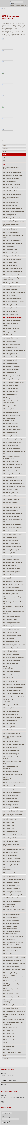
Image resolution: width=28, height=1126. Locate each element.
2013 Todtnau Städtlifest (10, 412)
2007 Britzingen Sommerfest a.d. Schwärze (13, 778)
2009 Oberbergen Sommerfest (12, 626)
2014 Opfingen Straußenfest (11, 366)
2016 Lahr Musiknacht (9, 295)
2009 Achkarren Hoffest (10, 619)
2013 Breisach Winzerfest (10, 423)
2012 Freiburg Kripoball (10, 477)
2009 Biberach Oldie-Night (11, 587)
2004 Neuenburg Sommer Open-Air (13, 1005)
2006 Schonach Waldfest (10, 855)
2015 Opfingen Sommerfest (11, 328)
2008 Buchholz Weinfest (10, 681)
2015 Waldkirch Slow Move (11, 357)
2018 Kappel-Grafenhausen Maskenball (11, 225)
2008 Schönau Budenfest (10, 664)
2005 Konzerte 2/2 (8, 1037)
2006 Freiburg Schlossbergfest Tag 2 (13, 895)
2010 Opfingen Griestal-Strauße (12, 562)
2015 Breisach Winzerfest (10, 347)
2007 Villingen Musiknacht (11, 741)
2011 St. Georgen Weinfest (11, 531)
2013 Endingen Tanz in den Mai (12, 429)
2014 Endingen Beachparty (11, 379)
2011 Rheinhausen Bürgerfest (12, 496)
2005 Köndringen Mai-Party (11, 966)
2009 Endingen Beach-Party (11, 629)
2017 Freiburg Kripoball (10, 262)
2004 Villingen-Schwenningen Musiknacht (12, 984)
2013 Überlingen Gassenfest (11, 415)
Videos (5, 161)
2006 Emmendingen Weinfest (12, 901)
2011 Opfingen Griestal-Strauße (12, 513)
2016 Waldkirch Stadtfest (10, 289)
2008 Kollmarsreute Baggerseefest (13, 687)
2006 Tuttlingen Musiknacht (11, 838)
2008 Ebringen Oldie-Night (11, 654)
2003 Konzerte (7, 1049)
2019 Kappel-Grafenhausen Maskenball (11, 198)
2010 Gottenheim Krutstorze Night (13, 584)
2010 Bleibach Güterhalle (10, 575)
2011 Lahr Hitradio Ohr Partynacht (13, 483)
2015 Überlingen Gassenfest (11, 344)
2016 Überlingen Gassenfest (11, 286)
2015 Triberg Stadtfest (9, 341)
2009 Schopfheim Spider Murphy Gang (13, 598)
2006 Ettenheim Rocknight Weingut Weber (13, 910)
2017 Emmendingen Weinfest (12, 240)
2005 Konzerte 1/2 (8, 1040)
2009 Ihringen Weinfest (10, 632)
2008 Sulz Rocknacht (9, 724)
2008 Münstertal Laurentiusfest (12, 678)
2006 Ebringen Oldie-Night (11, 920)
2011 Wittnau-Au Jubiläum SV (12, 524)
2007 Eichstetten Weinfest (11, 801)
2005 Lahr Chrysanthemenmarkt (13, 936)
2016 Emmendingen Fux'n (11, 311)
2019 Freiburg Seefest (9, 181)
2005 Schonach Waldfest (10, 951)
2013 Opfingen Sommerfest (11, 398)
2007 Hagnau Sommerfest (11, 771)
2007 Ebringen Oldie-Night (11, 808)
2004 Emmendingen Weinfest (12, 997)
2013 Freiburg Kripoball (10, 436)
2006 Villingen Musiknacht (11, 841)
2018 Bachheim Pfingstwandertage (13, 221)
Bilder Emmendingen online (8, 1075)
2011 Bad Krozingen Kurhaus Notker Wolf (14, 520)
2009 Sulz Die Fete (8, 638)
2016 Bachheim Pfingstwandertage (13, 302)
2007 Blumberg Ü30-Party (10, 747)
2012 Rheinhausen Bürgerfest (12, 442)
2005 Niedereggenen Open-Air (12, 960)
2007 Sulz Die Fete (8, 730)
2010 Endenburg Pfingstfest (11, 572)
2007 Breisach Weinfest (10, 798)
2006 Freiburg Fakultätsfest (11, 865)
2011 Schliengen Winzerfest (11, 499)
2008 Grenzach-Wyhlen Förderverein (14, 645)
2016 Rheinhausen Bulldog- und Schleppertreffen (12, 279)
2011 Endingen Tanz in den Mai (12, 534)
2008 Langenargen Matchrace (12, 705)
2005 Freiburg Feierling (10, 973)
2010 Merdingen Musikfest (11, 559)
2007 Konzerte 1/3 (8, 828)
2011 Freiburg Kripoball (10, 537)
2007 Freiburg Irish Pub (10, 727)
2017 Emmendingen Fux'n (11, 265)
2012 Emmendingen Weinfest (12, 448)
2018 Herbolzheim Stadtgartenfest (13, 211)
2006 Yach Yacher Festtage (11, 882)
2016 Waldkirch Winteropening (12, 268)
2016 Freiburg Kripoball (10, 308)
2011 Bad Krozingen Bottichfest (12, 528)
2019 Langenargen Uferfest (11, 178)
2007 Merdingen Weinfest (10, 805)
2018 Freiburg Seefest (9, 215)
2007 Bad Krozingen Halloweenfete (13, 811)
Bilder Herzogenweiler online (8, 1080)
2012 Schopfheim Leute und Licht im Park (14, 452)
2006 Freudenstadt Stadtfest (11, 862)
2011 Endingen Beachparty (11, 516)
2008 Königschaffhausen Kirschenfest (10, 701)
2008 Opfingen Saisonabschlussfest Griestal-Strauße (13, 667)
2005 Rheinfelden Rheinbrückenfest (14, 957)
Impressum (17, 5)
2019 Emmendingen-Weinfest (12, 172)
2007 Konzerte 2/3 (8, 825)
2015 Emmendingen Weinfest (12, 320)
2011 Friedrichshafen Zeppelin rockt (14, 486)
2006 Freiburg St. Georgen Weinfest (13, 849)
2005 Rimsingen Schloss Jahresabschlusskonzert (10, 927)
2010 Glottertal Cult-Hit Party (12, 546)
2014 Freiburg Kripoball (10, 394)
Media (4, 154)
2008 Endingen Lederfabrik (11, 711)
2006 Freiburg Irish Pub (10, 832)
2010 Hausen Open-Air (9, 565)
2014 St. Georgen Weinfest (11, 388)
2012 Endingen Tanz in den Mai (12, 474)
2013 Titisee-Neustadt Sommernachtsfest (9, 419)
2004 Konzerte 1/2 (8, 1046)
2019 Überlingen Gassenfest (11, 185)
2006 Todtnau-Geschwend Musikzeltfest (10, 869)
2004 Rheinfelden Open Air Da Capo (13, 1019)
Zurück (4, 141)
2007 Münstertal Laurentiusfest (12, 775)
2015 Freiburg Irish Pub (10, 363)
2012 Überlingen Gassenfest (11, 467)
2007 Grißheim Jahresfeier (11, 819)
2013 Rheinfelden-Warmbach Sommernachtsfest (11, 401)
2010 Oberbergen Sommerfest (12, 556)
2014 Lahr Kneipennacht (10, 385)
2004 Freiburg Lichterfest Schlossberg (10, 1001)
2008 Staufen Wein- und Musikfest (13, 697)
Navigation (25, 10)
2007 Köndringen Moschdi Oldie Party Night (12, 737)
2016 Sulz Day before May (10, 305)
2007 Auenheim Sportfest (10, 789)
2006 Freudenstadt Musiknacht (12, 835)
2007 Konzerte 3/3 (8, 822)
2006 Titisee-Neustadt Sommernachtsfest (9, 905)
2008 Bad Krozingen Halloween (12, 648)
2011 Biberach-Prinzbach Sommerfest (10, 503)
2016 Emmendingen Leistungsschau (14, 292)
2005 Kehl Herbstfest (9, 939)
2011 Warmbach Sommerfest (11, 507)
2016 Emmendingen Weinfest (12, 275)
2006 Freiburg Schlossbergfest (12, 892)
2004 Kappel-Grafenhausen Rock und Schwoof (13, 1023)
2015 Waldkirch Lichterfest (11, 338)
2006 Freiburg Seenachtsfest (11, 885)
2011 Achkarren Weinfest (10, 490)
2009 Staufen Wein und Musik (12, 635)
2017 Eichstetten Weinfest (11, 232)
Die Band (5, 148)
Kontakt (5, 1059)
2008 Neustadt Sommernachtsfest (13, 657)
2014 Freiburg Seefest (9, 373)
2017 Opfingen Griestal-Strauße (12, 243)
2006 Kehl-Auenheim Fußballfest (13, 898)
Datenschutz (23, 5)
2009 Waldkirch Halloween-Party (13, 590)
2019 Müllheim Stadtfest (10, 188)
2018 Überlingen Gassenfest (11, 218)
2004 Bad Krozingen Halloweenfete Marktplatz (13, 989)
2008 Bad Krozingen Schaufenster (13, 690)
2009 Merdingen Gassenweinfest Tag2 (13, 602)
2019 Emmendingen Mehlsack (12, 194)
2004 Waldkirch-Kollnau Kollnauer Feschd (13, 1015)
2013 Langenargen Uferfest (11, 406)
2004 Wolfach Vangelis (9, 981)
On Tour (5, 151)
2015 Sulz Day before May (10, 354)
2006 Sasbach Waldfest (10, 873)
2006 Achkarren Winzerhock (11, 888)
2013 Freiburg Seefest (9, 409)
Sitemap (12, 5)
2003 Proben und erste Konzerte (12, 1052)
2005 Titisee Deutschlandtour (12, 947)
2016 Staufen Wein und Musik (12, 298)
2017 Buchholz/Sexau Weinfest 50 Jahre (13, 236)
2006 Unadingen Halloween (11, 923)
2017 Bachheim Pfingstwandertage (13, 253)
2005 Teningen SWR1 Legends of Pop (14, 969)
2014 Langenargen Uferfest (11, 369)
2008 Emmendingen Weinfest (12, 660)
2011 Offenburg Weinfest (10, 493)
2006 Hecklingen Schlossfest (11, 914)
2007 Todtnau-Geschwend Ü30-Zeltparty (12, 762)
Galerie (5, 158)
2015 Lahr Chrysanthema (10, 314)
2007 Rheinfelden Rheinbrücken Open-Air (12, 757)
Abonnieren (5, 1122)
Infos (4, 1055)
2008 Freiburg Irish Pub (10, 720)
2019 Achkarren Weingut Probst (12, 175)
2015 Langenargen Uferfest (11, 332)
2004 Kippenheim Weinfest (11, 994)
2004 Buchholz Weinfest (10, 1027)
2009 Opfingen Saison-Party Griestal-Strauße (14, 612)
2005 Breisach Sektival (9, 954)
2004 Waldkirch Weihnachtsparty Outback (13, 976)
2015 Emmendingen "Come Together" (11, 324)
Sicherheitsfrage (4, 1117)
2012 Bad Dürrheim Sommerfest (12, 464)
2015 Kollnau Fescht (9, 335)
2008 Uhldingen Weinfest (10, 651)
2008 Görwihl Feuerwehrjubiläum (13, 693)
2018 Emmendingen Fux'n (11, 229)
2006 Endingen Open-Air (10, 876)
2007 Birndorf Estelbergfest (11, 754)
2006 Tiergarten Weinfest (10, 917)
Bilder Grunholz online (7, 1086)
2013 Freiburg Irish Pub (10, 433)
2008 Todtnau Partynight (10, 714)
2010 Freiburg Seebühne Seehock (13, 553)
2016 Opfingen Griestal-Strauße (12, 283)
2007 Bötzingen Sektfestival (11, 733)
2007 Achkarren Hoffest (10, 786)
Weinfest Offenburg (6, 1103)
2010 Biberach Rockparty (10, 540)
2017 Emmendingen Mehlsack (12, 259)
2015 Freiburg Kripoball (10, 360)
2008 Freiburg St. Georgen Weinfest (13, 708)
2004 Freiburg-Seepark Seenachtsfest (14, 1011)
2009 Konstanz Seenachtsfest (12, 616)
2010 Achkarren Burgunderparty (13, 581)
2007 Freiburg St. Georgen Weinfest (13, 744)
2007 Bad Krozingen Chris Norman (13, 783)
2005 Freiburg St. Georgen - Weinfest (14, 963)
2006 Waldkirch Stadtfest (10, 852)
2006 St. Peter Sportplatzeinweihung (14, 879)
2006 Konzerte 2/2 (8, 1030)
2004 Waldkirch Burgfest (10, 1008)
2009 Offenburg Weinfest (10, 594)
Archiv (5, 164)
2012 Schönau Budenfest (10, 445)
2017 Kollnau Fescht (9, 246)
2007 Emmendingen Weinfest (12, 792)
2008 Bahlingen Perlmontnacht (12, 717)
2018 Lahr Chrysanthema (10, 202)
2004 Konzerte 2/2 (8, 1043)
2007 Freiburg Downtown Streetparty (10, 767)
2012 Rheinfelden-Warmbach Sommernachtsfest (11, 457)
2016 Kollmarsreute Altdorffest (12, 272)
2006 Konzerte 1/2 (8, 1033)
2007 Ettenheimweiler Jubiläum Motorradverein (12, 815)
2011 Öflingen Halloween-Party (12, 480)
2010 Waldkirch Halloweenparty (12, 543)
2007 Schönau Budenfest (10, 795)
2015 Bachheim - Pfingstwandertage (14, 350)
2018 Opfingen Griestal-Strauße (12, 208)
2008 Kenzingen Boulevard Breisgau (14, 684)
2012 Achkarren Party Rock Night (13, 439)
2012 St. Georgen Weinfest (11, 471)
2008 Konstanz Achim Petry (11, 672)
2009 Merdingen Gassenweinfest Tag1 (13, 607)
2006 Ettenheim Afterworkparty (12, 858)
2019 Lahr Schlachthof (9, 191)
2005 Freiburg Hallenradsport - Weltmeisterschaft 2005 (12, 932)
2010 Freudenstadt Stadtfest (11, 568)
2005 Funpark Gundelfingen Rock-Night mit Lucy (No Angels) (13, 943)
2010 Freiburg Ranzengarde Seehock (14, 550)
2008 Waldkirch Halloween (11, 641)
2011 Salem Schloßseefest (10, 510)
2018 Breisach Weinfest (10, 205)
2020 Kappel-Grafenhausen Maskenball (11, 168)
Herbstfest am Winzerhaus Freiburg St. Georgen (13, 1097)
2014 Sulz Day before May (10, 391)
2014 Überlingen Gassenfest (11, 376)
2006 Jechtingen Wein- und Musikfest (11, 845)
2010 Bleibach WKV (8, 578)
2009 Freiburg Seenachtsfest (11, 623)
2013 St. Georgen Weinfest (11, 426)
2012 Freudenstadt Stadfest (11, 461)
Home (4, 145)
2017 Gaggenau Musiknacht (11, 256)
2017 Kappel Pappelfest (10, 250)
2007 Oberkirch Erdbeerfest (11, 750)
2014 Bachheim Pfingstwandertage (13, 382)
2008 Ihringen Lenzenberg (11, 675)
